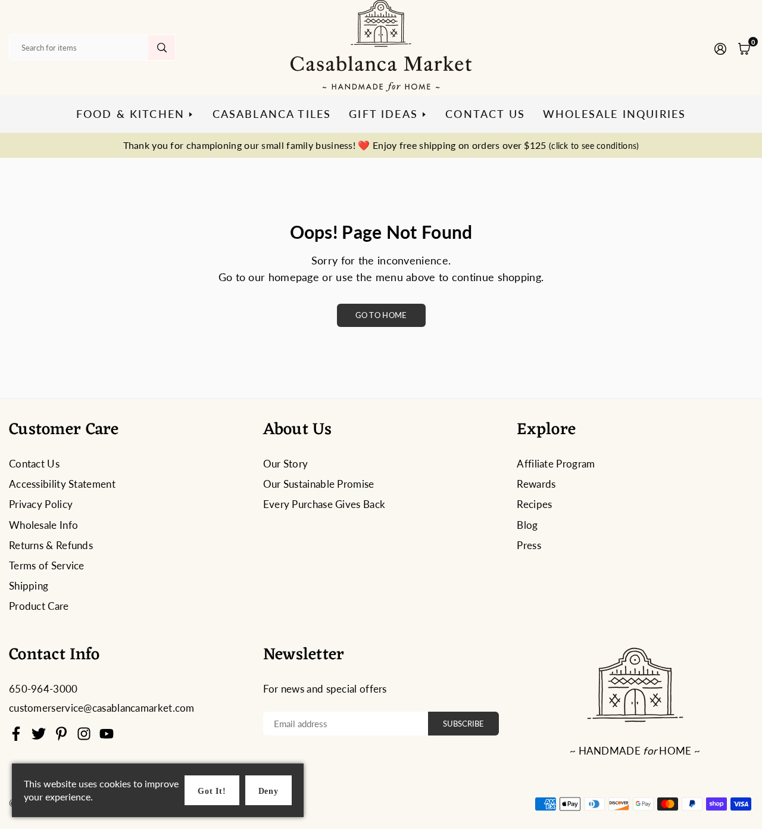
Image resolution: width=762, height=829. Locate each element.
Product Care (39, 606)
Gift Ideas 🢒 (388, 113)
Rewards (536, 484)
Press (529, 545)
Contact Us (485, 113)
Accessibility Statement (62, 484)
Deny (268, 791)
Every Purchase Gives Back (324, 504)
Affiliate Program (556, 463)
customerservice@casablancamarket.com (102, 708)
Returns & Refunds (51, 545)
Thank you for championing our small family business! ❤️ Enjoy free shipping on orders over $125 (381, 145)
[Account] (720, 48)
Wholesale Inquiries (614, 113)
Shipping (28, 585)
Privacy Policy (41, 504)
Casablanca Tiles (272, 113)
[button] (744, 48)
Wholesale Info (43, 525)
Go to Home (381, 315)
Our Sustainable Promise (318, 484)
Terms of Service (47, 565)
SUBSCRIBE (463, 723)
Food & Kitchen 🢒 (135, 113)
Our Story (285, 463)
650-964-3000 (43, 688)
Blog (527, 525)
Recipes (534, 504)
